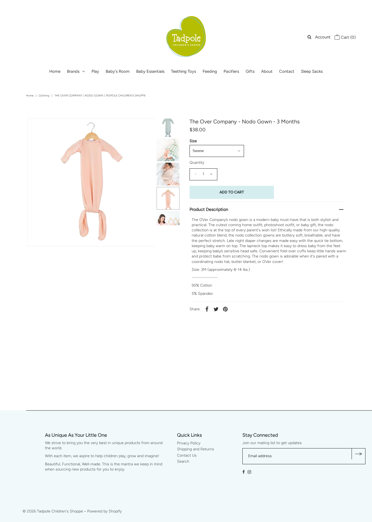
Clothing (44, 95)
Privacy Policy (188, 443)
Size (193, 141)
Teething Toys (183, 71)
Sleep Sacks (312, 71)
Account (323, 37)
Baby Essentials (150, 71)
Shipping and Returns (195, 449)
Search (34, 5)
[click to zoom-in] (146, 127)
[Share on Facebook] (207, 309)
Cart (348, 37)
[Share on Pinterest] (225, 309)
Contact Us (187, 455)
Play (95, 71)
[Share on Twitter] (216, 309)
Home (54, 71)
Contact (286, 71)
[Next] (50, 127)
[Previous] (36, 127)
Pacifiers (231, 71)
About (267, 71)
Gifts (250, 71)
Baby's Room (118, 71)
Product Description (209, 209)
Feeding (210, 71)
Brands (73, 71)
